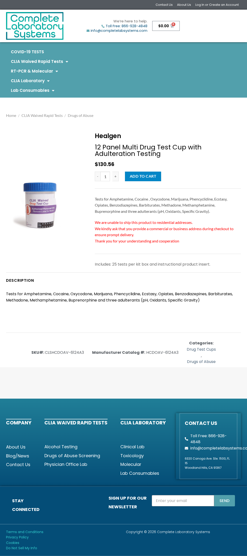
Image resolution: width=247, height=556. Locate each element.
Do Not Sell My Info (21, 548)
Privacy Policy (17, 537)
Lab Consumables (30, 90)
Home (11, 115)
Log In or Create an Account (217, 5)
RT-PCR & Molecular (32, 71)
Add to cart (143, 176)
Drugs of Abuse (80, 115)
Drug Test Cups (201, 349)
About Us (184, 5)
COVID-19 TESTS (27, 52)
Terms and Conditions (24, 531)
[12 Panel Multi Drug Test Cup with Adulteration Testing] (39, 204)
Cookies (12, 542)
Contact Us (164, 5)
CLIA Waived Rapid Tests (37, 61)
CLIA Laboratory (28, 81)
